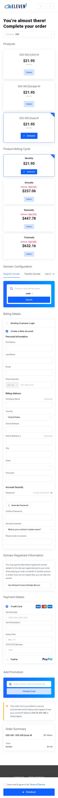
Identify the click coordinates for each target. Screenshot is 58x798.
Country (9, 411)
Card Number (11, 612)
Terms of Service (37, 784)
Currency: (12, 34)
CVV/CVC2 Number (14, 644)
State (8, 460)
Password (10, 493)
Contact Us (19, 777)
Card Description (13, 622)
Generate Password (19, 505)
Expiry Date (11, 634)
